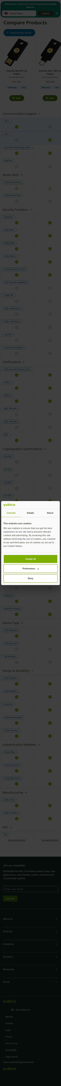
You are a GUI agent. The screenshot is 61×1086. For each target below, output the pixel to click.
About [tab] (50, 513)
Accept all (30, 559)
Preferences (29, 568)
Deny (30, 578)
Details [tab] (30, 513)
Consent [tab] (11, 513)
